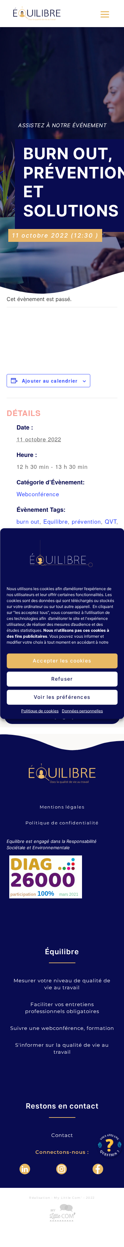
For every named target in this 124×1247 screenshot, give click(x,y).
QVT (110, 521)
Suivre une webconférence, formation (62, 1028)
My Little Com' (68, 1197)
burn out (28, 521)
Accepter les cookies (62, 661)
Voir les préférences (62, 697)
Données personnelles (82, 710)
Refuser (62, 679)
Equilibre (55, 521)
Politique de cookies (40, 710)
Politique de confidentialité (62, 822)
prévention (86, 521)
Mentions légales (62, 807)
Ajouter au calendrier (49, 380)
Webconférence (38, 494)
